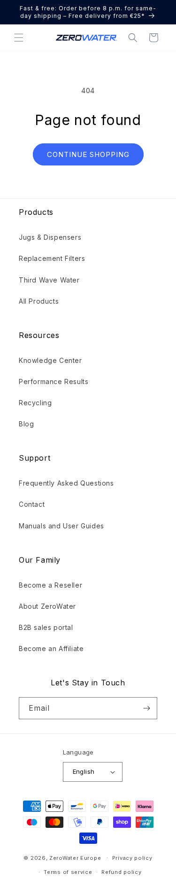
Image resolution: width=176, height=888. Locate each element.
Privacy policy (132, 858)
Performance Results (53, 381)
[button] (18, 37)
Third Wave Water (49, 280)
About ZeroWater (47, 606)
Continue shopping (88, 154)
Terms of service (68, 872)
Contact (32, 504)
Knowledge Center (50, 360)
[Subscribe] (146, 708)
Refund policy (121, 872)
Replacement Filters (52, 258)
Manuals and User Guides (61, 526)
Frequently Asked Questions (66, 483)
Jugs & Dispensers (50, 237)
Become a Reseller (50, 585)
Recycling (35, 403)
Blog (26, 424)
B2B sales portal (46, 627)
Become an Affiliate (51, 648)
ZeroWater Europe (75, 857)
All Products (39, 301)
